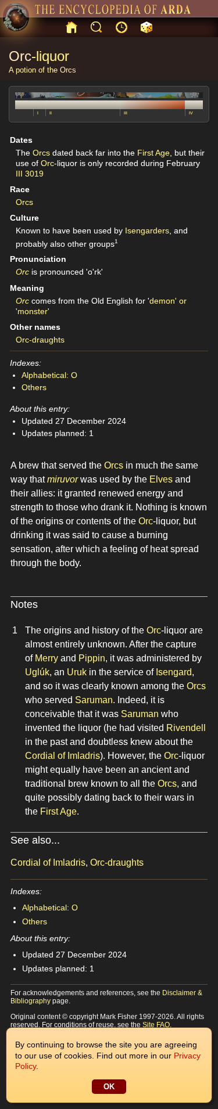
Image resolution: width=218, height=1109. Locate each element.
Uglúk (37, 672)
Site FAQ (156, 1025)
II (50, 113)
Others (34, 387)
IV (191, 113)
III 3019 (30, 173)
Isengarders (147, 230)
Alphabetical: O (49, 375)
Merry (46, 658)
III (125, 113)
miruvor (62, 479)
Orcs (68, 70)
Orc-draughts (40, 339)
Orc (20, 56)
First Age (153, 152)
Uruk (77, 672)
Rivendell (186, 728)
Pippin (91, 658)
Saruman (94, 700)
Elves (161, 479)
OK (109, 1086)
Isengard (174, 672)
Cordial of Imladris (62, 756)
